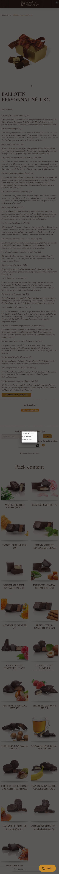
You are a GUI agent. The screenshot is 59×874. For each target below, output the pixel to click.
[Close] (37, 431)
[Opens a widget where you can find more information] (47, 868)
